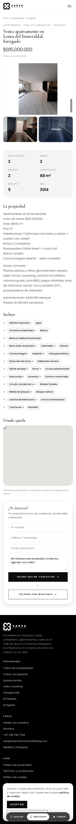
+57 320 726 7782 (14, 735)
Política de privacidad (17, 765)
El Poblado (9, 699)
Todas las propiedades (18, 668)
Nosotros (8, 728)
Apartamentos (12, 680)
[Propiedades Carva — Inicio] (13, 6)
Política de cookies (15, 777)
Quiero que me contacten (38, 576)
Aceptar (17, 804)
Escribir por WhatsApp (38, 594)
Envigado (31, 18)
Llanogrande (11, 692)
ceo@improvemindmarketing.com (25, 741)
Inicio (6, 18)
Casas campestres (15, 674)
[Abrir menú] (69, 6)
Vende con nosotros (16, 722)
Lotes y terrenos (13, 686)
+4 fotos (56, 129)
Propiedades (17, 18)
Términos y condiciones (18, 771)
